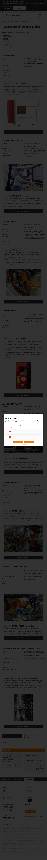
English (7, 415)
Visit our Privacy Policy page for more (12, 427)
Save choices (23, 444)
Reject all (18, 442)
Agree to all (28, 442)
